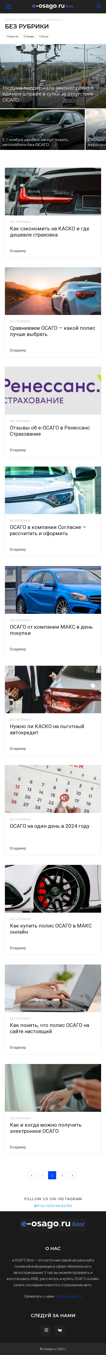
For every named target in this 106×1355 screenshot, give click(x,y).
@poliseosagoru (53, 1205)
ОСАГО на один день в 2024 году (49, 826)
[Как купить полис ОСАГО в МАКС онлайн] (53, 889)
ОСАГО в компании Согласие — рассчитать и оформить (48, 530)
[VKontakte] (60, 1330)
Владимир (18, 251)
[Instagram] (46, 1330)
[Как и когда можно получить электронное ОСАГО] (53, 1088)
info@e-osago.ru (68, 1296)
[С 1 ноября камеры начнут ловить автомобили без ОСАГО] (42, 129)
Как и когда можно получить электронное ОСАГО (46, 1128)
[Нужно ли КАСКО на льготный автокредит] (53, 689)
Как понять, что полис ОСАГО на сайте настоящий (49, 1028)
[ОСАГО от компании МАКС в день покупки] (53, 590)
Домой (10, 19)
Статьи (43, 36)
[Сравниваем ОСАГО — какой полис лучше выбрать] (53, 291)
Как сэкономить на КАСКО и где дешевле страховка (49, 232)
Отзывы (28, 36)
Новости (12, 36)
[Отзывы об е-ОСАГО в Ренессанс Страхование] (53, 391)
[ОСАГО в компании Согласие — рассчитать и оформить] (53, 490)
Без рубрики (30, 19)
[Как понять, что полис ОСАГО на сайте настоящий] (53, 988)
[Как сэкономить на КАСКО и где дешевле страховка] (53, 191)
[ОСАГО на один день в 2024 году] (53, 789)
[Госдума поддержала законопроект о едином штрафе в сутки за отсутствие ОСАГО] (53, 76)
